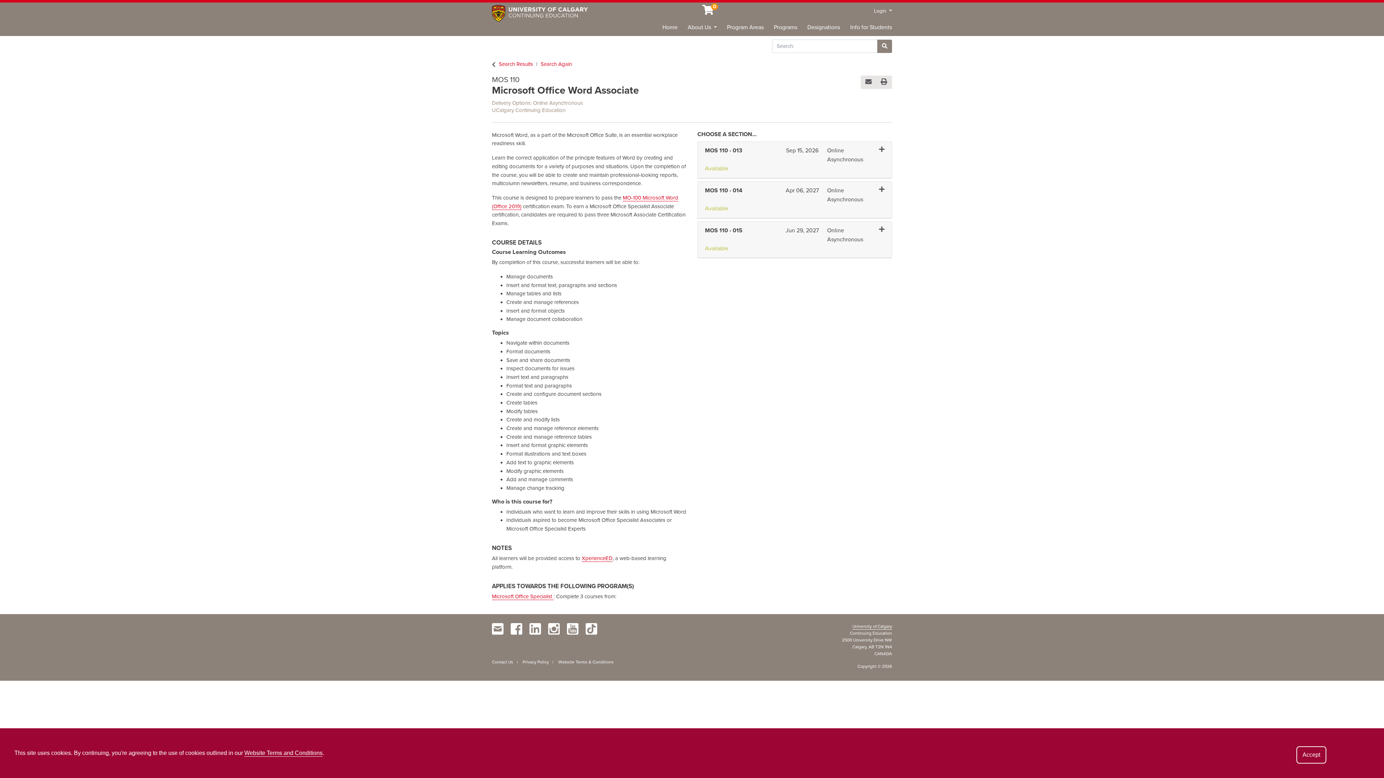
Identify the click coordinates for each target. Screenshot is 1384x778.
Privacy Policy (536, 662)
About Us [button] (700, 27)
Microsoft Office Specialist (523, 596)
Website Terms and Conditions (283, 753)
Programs (785, 27)
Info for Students (871, 27)
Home (670, 27)
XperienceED (597, 558)
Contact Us (502, 662)
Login (881, 11)
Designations (823, 27)
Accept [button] (1311, 755)
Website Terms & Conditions (586, 662)
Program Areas (745, 27)
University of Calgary (872, 626)
